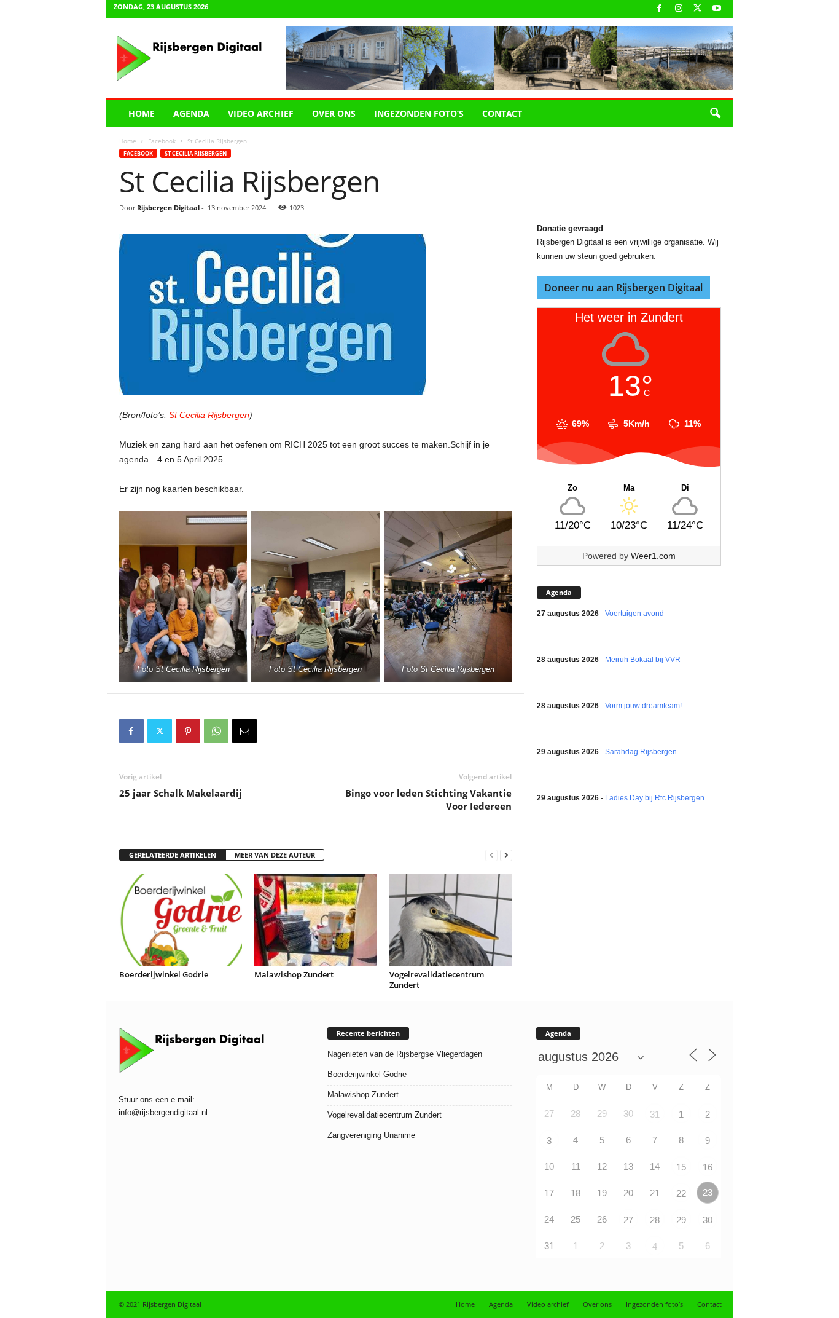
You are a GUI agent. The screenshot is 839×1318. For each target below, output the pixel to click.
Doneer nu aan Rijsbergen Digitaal (623, 287)
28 (655, 1220)
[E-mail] (244, 731)
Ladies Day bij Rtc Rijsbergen (654, 798)
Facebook (162, 140)
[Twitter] (159, 731)
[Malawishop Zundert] (315, 920)
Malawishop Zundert (294, 974)
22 (681, 1193)
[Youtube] (716, 9)
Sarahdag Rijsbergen (641, 752)
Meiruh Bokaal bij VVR (643, 659)
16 (707, 1167)
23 (707, 1192)
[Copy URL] (272, 731)
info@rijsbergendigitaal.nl (163, 1112)
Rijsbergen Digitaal (168, 207)
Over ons (334, 113)
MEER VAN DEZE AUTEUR (275, 854)
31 (655, 1114)
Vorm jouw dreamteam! (643, 705)
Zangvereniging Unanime (371, 1135)
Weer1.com (653, 556)
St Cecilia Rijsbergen (196, 153)
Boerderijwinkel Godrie (163, 974)
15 (681, 1167)
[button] (714, 113)
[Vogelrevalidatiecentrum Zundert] (450, 920)
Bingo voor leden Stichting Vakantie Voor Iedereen (428, 799)
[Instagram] (678, 9)
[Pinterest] (188, 731)
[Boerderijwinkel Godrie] (180, 920)
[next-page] (506, 855)
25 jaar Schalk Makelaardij (180, 793)
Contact (502, 113)
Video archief (261, 113)
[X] (697, 9)
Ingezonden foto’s (419, 113)
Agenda (191, 113)
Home (141, 113)
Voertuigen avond (634, 613)
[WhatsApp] (216, 731)
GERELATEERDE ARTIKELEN (172, 854)
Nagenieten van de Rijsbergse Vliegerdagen (404, 1054)
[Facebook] (659, 9)
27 (628, 1220)
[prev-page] (491, 855)
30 (707, 1220)
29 (681, 1220)
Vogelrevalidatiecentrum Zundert (436, 979)
